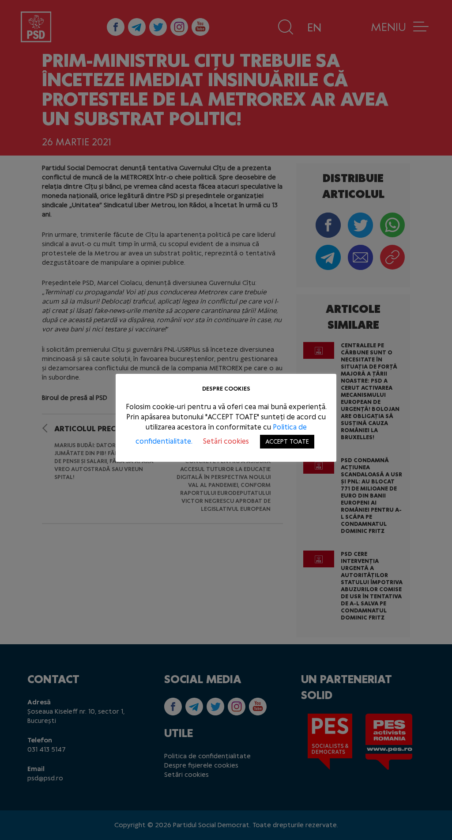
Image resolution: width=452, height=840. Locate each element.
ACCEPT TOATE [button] (287, 441)
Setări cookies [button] (226, 441)
